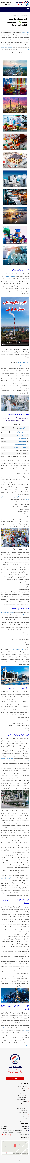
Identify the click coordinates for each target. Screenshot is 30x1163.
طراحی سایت (20, 1160)
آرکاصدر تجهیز (8, 47)
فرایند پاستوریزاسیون (18, 649)
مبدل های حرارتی (10, 276)
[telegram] (10, 1135)
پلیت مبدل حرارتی (23, 1093)
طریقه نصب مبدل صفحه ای (21, 1099)
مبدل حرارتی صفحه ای (22, 1086)
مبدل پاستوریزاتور (23, 1090)
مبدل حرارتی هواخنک (22, 362)
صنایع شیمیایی (21, 435)
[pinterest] (5, 1135)
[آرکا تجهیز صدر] (22, 3)
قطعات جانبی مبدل (23, 1119)
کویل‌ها (15, 751)
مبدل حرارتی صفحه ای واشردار (21, 1095)
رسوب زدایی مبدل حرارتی (22, 1108)
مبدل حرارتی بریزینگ (23, 1112)
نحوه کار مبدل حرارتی (23, 1101)
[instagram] (8, 1135)
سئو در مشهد (14, 1160)
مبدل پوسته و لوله (23, 1088)
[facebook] (2, 1135)
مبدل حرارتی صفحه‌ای (22, 360)
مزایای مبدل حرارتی (23, 1106)
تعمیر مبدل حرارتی (23, 1103)
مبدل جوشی (24, 1114)
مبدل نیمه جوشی (23, 1116)
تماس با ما (26, 1045)
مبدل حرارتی (25, 32)
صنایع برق (23, 428)
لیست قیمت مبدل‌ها (23, 1121)
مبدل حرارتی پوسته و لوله (21, 365)
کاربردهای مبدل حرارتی (22, 1097)
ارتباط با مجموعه (15, 1079)
